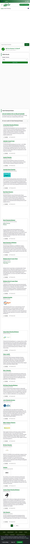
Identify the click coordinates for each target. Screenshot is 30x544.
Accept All (20, 542)
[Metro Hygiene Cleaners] (15, 428)
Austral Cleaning (7, 157)
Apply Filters (15, 62)
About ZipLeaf (10, 532)
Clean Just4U (6, 354)
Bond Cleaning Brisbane (9, 220)
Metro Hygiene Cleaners (9, 422)
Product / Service (5, 57)
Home (2, 8)
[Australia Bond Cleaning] (15, 175)
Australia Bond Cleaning (9, 169)
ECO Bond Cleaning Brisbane (10, 385)
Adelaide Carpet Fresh (8, 141)
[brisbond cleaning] (15, 303)
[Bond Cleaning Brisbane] (15, 225)
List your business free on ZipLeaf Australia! (13, 113)
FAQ (16, 532)
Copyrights (12, 534)
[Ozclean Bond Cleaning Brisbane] (15, 495)
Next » (17, 525)
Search (26, 44)
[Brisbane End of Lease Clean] (15, 264)
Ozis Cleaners (6, 512)
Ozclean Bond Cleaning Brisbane (11, 489)
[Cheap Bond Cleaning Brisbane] (15, 337)
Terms (25, 532)
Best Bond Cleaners (8, 192)
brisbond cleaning (7, 297)
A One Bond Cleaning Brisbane (11, 125)
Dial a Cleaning (7, 370)
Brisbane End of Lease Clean (10, 258)
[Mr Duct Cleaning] (15, 450)
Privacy (6, 534)
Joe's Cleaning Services (9, 400)
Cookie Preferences (21, 534)
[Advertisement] (15, 26)
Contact (20, 532)
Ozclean (5, 467)
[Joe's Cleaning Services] (15, 405)
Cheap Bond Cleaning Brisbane (11, 332)
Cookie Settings (5, 542)
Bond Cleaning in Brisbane (9, 242)
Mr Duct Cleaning (7, 445)
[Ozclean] (15, 473)
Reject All (13, 542)
